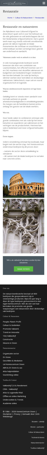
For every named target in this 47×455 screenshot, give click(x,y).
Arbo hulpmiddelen (11, 371)
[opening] (23, 226)
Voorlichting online (10, 375)
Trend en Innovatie (11, 332)
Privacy (17, 414)
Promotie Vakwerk (11, 329)
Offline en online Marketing (14, 396)
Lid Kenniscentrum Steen (13, 364)
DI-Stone (7, 357)
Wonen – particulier (37, 427)
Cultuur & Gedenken (11, 325)
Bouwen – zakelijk (38, 422)
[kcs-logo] (14, 3)
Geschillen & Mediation (12, 360)
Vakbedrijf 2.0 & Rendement (15, 385)
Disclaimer (7, 414)
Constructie (8, 339)
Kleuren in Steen (10, 343)
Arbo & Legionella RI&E (13, 392)
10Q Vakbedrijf (9, 336)
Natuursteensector (37, 443)
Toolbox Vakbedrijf (37, 448)
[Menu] (44, 3)
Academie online (10, 403)
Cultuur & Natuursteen (36, 432)
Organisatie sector (11, 353)
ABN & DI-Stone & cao (12, 367)
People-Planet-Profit (12, 321)
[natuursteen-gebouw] (23, 184)
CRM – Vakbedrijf (10, 389)
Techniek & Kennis (37, 437)
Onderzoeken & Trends (13, 399)
